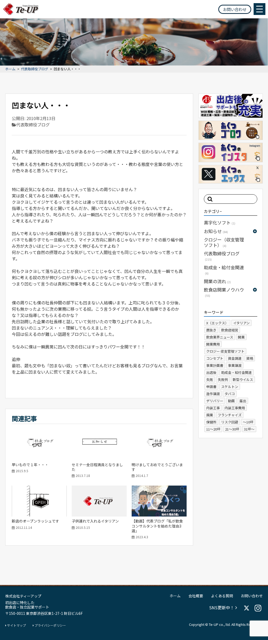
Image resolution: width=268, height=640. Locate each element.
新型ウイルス (243, 379)
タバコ (230, 393)
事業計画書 (214, 365)
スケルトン (229, 386)
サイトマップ (16, 625)
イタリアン (241, 322)
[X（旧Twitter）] (246, 608)
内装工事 (213, 407)
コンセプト (214, 358)
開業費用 (213, 344)
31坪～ (249, 429)
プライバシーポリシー (50, 625)
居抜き (211, 329)
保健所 (211, 422)
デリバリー (214, 400)
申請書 (211, 386)
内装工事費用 (235, 407)
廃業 (209, 414)
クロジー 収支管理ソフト (225, 351)
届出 (242, 400)
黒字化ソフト (219, 222)
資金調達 (235, 358)
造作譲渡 (213, 393)
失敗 (209, 379)
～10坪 (248, 422)
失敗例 (223, 379)
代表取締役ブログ (34, 69)
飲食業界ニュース (219, 337)
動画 (231, 400)
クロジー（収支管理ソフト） (224, 242)
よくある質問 (222, 596)
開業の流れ (217, 281)
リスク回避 (229, 422)
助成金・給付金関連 (224, 269)
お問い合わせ (235, 9)
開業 (241, 337)
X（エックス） (217, 322)
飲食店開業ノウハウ (224, 292)
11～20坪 (213, 429)
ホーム (10, 69)
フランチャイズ (230, 414)
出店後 (211, 372)
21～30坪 (232, 429)
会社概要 (195, 596)
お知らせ (216, 231)
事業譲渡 (235, 365)
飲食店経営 (229, 329)
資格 (249, 358)
